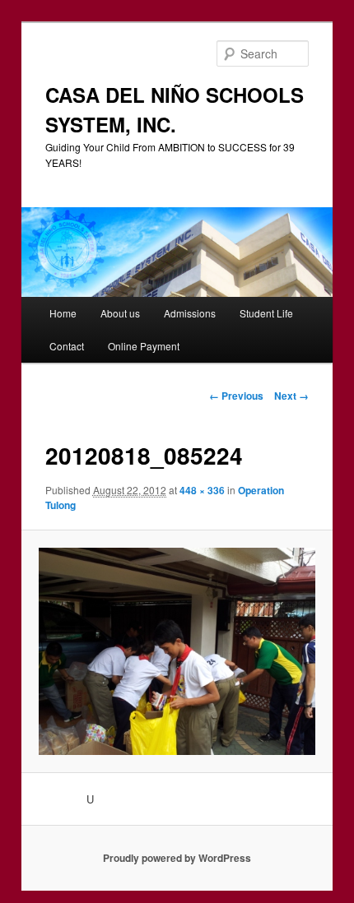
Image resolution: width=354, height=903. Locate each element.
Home (63, 313)
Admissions (190, 313)
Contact (66, 346)
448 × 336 (202, 490)
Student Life (266, 313)
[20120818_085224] (176, 651)
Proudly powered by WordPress (177, 857)
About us (120, 313)
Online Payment (143, 346)
